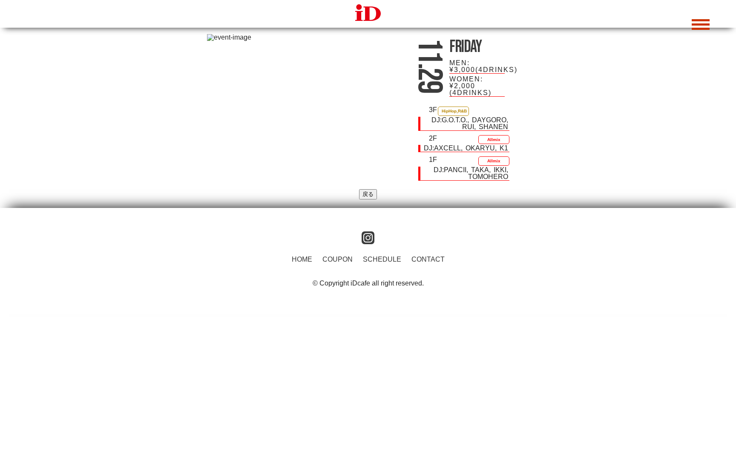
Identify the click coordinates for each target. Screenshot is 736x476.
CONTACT (428, 259)
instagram (368, 237)
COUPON (337, 259)
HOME (302, 259)
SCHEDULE (382, 259)
